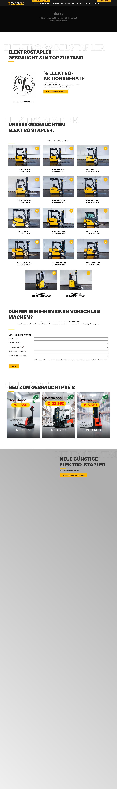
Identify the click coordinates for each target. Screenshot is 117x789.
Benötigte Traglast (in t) (17, 351)
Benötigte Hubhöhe (16, 347)
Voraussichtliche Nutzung (18, 356)
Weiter (14, 366)
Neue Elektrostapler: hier (41, 1)
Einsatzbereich (14, 343)
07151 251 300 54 (104, 1)
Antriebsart (13, 338)
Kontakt (87, 3)
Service (67, 3)
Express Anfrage (77, 3)
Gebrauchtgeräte (57, 3)
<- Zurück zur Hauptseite (41, 3)
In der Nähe (95, 3)
